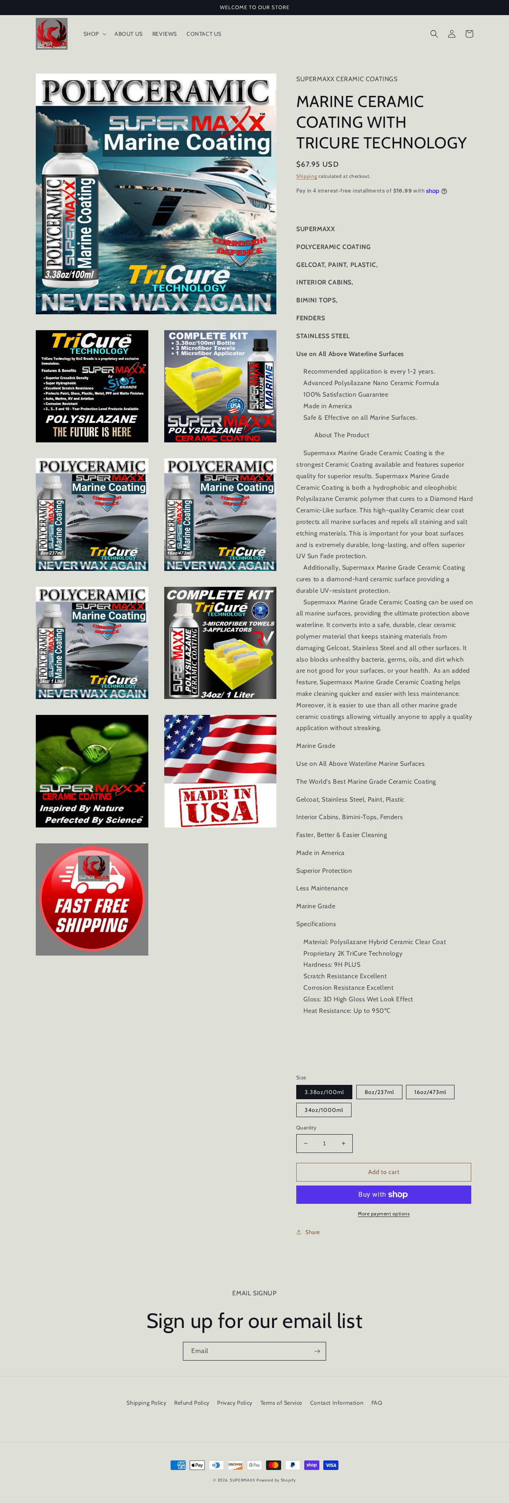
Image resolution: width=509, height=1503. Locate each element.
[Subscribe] (317, 1351)
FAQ (377, 1402)
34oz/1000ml (324, 1110)
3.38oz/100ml (324, 1092)
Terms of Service (281, 1402)
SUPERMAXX (242, 1480)
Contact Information (336, 1402)
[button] (94, 33)
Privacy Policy (234, 1402)
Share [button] (312, 1232)
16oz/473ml (430, 1092)
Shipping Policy (146, 1402)
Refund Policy (192, 1402)
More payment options (384, 1214)
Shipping (306, 176)
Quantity (306, 1127)
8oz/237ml (379, 1092)
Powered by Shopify (276, 1480)
